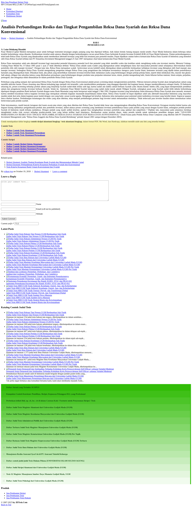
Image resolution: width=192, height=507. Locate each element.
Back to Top (6, 505)
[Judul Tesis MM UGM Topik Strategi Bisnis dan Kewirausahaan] (34, 300)
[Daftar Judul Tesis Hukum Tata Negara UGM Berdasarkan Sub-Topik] (36, 234)
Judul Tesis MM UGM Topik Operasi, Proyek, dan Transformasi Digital (36, 293)
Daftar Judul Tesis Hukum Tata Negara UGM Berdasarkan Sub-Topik (35, 236)
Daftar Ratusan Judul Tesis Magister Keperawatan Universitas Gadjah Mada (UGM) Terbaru (46, 441)
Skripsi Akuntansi (16, 38)
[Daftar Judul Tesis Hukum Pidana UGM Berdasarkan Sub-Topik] (34, 243)
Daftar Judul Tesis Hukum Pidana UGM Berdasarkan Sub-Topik (33, 246)
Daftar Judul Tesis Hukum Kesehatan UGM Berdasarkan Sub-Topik (34, 255)
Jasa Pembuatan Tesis (15, 495)
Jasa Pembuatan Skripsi (16, 493)
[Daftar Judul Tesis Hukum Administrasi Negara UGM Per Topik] (34, 239)
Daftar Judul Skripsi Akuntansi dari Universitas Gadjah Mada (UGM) (36, 467)
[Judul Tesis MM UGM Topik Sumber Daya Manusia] (29, 295)
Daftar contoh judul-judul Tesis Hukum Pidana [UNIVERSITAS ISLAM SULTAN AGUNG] (45, 461)
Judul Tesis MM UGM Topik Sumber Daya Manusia (28, 298)
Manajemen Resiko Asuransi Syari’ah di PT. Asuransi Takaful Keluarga (37, 454)
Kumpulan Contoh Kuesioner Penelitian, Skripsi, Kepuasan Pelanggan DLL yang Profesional (45, 394)
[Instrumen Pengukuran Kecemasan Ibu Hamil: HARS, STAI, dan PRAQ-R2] (39, 281)
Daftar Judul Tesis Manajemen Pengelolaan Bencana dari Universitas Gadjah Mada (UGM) (44, 378)
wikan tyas (8, 171)
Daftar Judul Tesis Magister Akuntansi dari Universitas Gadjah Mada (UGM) (39, 407)
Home (3, 38)
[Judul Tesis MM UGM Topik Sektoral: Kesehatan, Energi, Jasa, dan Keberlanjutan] (41, 286)
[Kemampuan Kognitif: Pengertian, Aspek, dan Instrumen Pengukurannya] (37, 276)
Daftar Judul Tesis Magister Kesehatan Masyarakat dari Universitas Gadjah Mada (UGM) (43, 265)
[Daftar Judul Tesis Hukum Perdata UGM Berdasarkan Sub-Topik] (34, 248)
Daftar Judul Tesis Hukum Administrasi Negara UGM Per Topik (32, 241)
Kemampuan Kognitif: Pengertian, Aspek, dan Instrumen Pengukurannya (36, 279)
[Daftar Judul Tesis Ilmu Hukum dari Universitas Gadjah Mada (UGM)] (36, 257)
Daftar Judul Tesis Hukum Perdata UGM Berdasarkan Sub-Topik (33, 250)
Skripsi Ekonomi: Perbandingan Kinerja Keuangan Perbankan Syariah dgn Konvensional (43, 165)
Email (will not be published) (48, 209)
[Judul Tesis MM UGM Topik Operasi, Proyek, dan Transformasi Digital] (37, 290)
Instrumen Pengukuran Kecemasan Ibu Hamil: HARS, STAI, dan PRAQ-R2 (38, 283)
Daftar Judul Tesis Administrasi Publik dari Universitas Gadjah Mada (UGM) (39, 421)
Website (39, 214)
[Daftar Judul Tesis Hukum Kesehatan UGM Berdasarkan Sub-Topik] (35, 253)
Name (38, 204)
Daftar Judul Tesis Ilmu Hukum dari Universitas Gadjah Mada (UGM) (35, 260)
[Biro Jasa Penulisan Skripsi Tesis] (4, 20)
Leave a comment (60, 171)
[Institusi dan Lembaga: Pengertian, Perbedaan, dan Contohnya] (33, 272)
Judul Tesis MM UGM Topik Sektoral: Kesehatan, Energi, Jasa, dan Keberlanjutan (40, 288)
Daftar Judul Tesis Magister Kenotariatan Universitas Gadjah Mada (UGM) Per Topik (41, 269)
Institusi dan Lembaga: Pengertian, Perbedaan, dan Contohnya (32, 274)
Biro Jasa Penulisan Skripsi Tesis (14, 2)
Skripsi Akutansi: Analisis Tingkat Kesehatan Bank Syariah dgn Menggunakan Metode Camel (45, 162)
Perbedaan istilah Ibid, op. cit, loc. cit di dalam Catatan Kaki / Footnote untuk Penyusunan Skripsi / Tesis (50, 401)
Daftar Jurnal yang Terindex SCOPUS (22, 387)
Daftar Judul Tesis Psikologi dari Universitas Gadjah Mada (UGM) (34, 481)
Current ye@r (7, 223)
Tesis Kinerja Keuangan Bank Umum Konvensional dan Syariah (33, 167)
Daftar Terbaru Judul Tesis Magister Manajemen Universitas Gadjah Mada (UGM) (42, 427)
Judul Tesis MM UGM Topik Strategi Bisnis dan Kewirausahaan (33, 302)
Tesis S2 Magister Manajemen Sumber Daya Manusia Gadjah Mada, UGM (38, 474)
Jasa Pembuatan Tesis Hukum (18, 498)
